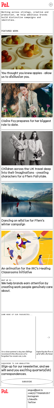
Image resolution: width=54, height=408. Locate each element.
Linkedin (32, 399)
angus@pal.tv (35, 390)
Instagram (33, 396)
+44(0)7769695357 (39, 393)
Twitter (32, 402)
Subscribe (27, 382)
